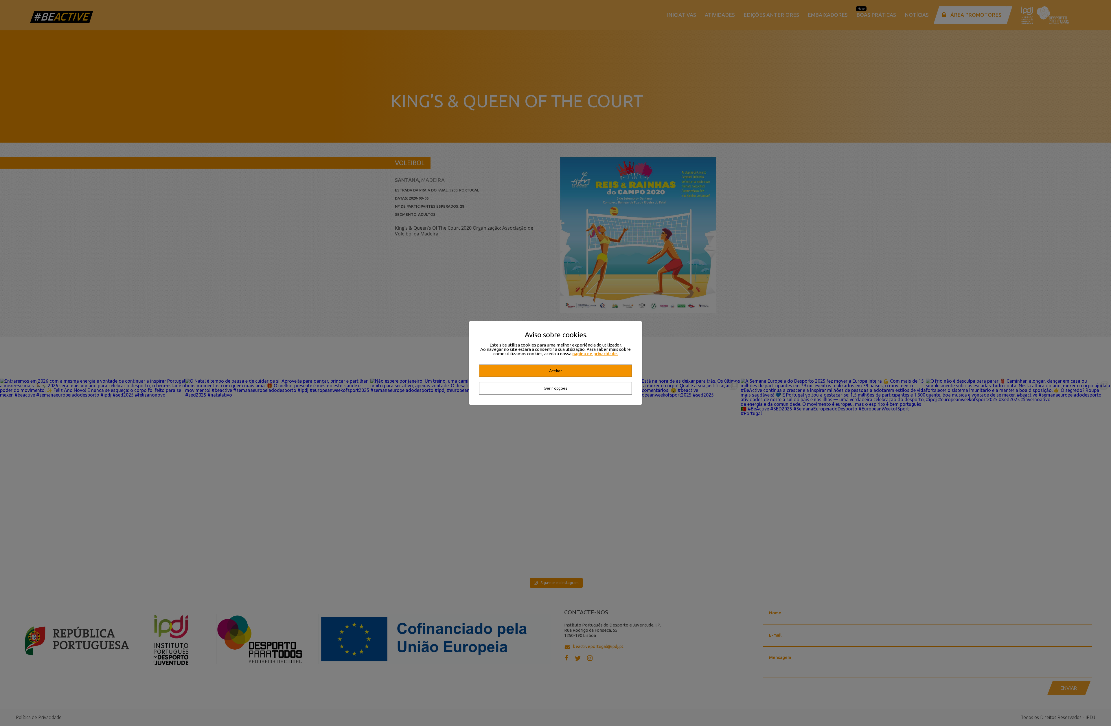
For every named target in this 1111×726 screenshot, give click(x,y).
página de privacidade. (595, 353)
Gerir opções (555, 388)
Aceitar (555, 370)
